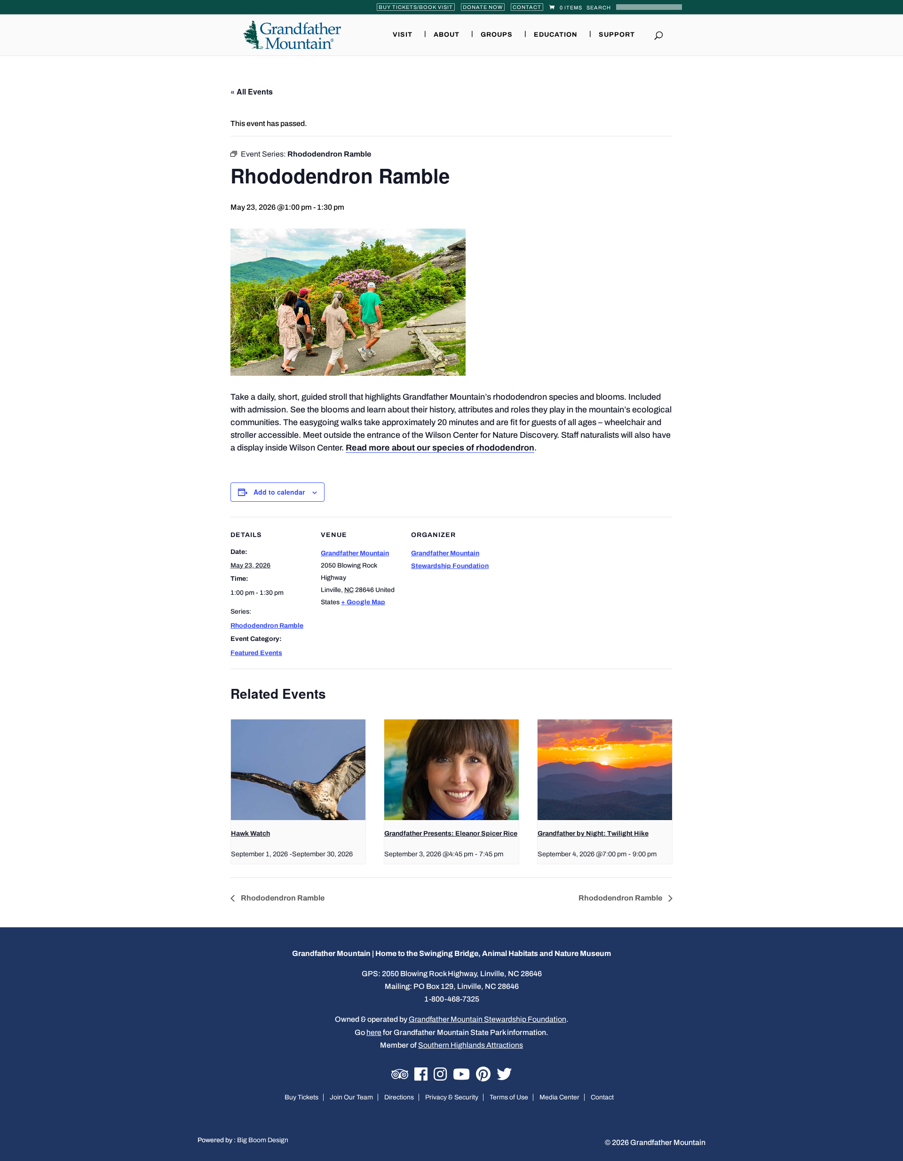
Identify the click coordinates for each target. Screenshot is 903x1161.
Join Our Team (351, 1097)
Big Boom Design (262, 1140)
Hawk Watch (250, 833)
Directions (399, 1097)
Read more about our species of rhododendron (440, 447)
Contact (527, 7)
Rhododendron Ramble (266, 625)
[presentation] (298, 770)
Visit (402, 35)
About (446, 35)
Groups (497, 35)
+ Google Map (363, 602)
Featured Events (256, 652)
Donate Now (483, 7)
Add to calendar (279, 492)
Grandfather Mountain (355, 553)
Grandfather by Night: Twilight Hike (593, 833)
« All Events (251, 91)
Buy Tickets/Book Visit (416, 7)
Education (556, 35)
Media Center (559, 1097)
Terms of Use (509, 1097)
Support (617, 35)
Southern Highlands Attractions (470, 1045)
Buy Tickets (301, 1097)
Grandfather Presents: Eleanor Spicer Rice (450, 833)
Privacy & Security (451, 1097)
